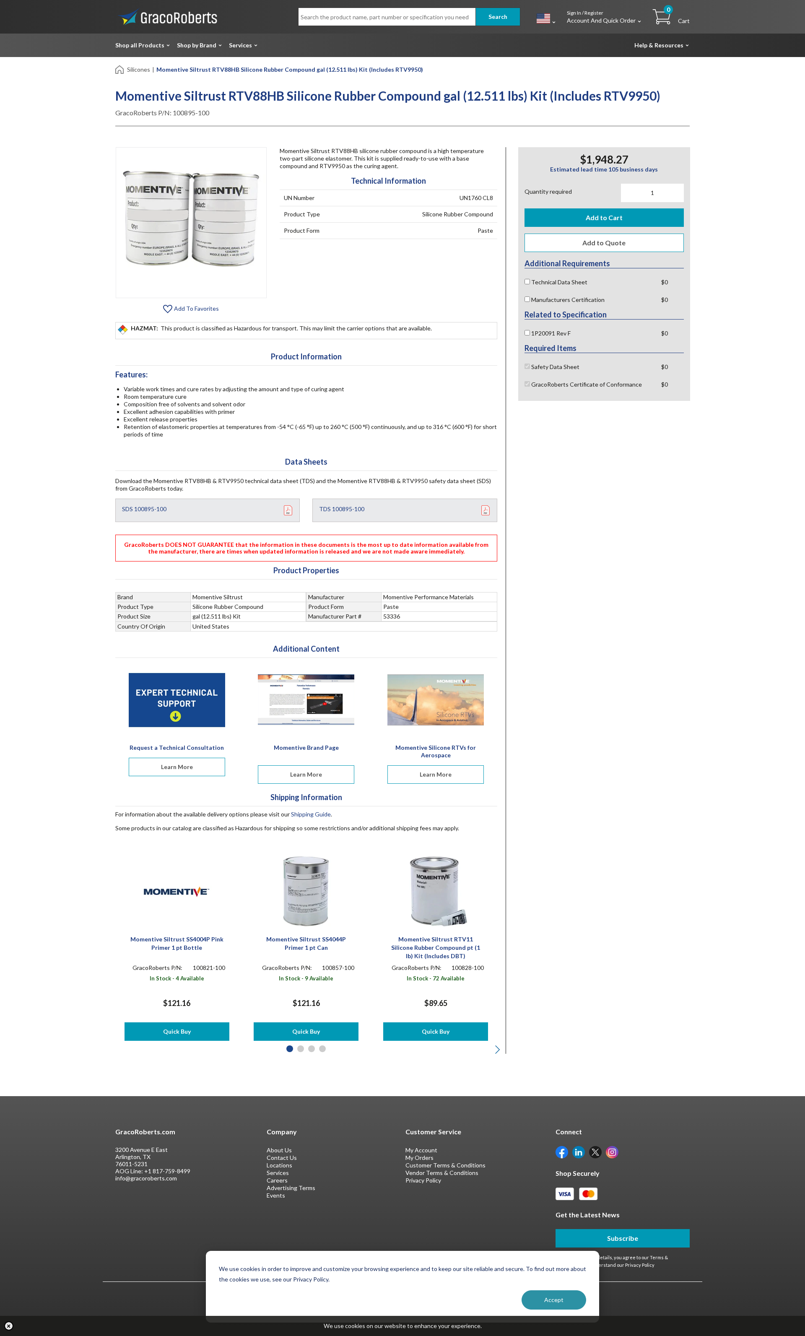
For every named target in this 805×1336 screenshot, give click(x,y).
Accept (554, 1299)
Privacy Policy (423, 1180)
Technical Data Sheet (558, 282)
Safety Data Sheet (554, 366)
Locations (279, 1165)
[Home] (120, 69)
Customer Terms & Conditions (445, 1165)
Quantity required (548, 191)
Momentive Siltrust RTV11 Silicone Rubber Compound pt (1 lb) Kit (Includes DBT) (435, 947)
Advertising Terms (291, 1187)
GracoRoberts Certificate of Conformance (586, 384)
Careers (277, 1180)
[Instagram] (612, 1151)
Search (497, 16)
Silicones (138, 69)
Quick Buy (177, 1031)
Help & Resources (658, 45)
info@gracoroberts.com (146, 1178)
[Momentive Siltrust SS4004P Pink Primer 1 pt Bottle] (177, 890)
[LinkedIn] (578, 1151)
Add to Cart (604, 217)
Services (240, 45)
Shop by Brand (196, 45)
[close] (8, 1326)
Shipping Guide (311, 814)
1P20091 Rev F (550, 333)
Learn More (177, 766)
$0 (664, 282)
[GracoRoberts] (167, 16)
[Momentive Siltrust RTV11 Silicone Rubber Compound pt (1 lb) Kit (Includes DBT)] (436, 890)
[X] (595, 1151)
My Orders (419, 1157)
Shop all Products (139, 45)
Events (276, 1195)
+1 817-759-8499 (167, 1171)
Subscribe (622, 1238)
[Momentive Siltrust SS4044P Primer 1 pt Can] (306, 890)
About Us (279, 1150)
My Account (421, 1150)
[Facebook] (562, 1151)
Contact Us (282, 1157)
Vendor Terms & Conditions (441, 1172)
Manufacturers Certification (567, 299)
